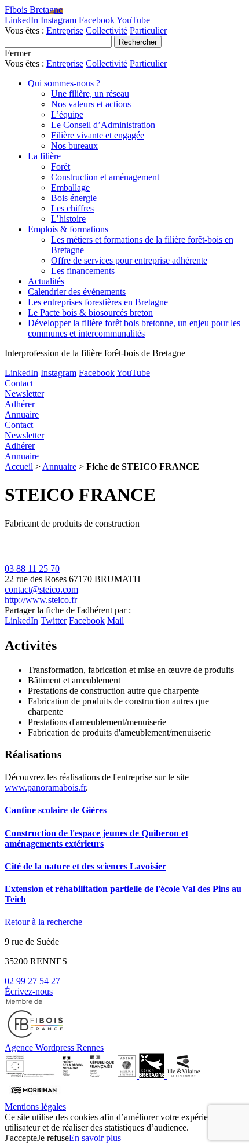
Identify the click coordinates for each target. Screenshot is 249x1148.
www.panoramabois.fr (45, 787)
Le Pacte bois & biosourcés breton (90, 312)
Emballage (70, 187)
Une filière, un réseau (90, 93)
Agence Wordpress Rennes (54, 1047)
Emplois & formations (68, 229)
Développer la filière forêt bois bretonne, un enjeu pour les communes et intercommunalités (134, 328)
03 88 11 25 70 (32, 568)
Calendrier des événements (77, 292)
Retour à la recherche (43, 922)
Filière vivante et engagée (97, 135)
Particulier (148, 30)
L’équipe (67, 114)
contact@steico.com (41, 589)
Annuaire (59, 466)
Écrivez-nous (29, 991)
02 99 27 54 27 (32, 981)
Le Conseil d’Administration (103, 125)
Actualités (46, 281)
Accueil (19, 466)
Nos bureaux (74, 146)
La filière (44, 156)
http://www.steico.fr (41, 600)
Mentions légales (35, 1107)
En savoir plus (95, 1138)
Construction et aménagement (105, 177)
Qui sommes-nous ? (64, 83)
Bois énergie (74, 198)
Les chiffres (72, 208)
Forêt (60, 166)
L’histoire (68, 219)
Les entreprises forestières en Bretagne (98, 302)
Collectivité (106, 30)
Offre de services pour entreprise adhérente (129, 260)
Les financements (83, 271)
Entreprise (64, 30)
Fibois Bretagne (34, 9)
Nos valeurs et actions (91, 104)
